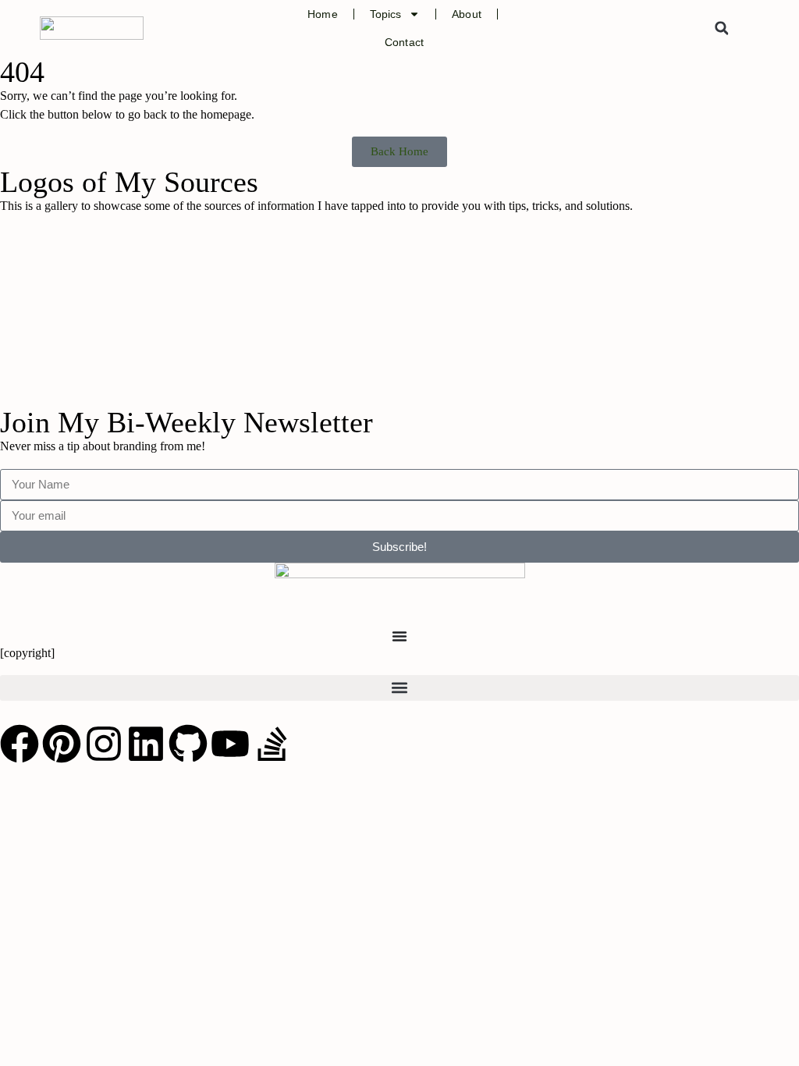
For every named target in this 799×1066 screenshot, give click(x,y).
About (466, 14)
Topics (386, 14)
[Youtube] (230, 743)
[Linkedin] (145, 743)
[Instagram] (103, 743)
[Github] (188, 743)
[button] (721, 28)
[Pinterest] (61, 743)
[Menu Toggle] (399, 636)
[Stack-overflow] (272, 743)
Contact (404, 42)
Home (322, 14)
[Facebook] (19, 743)
